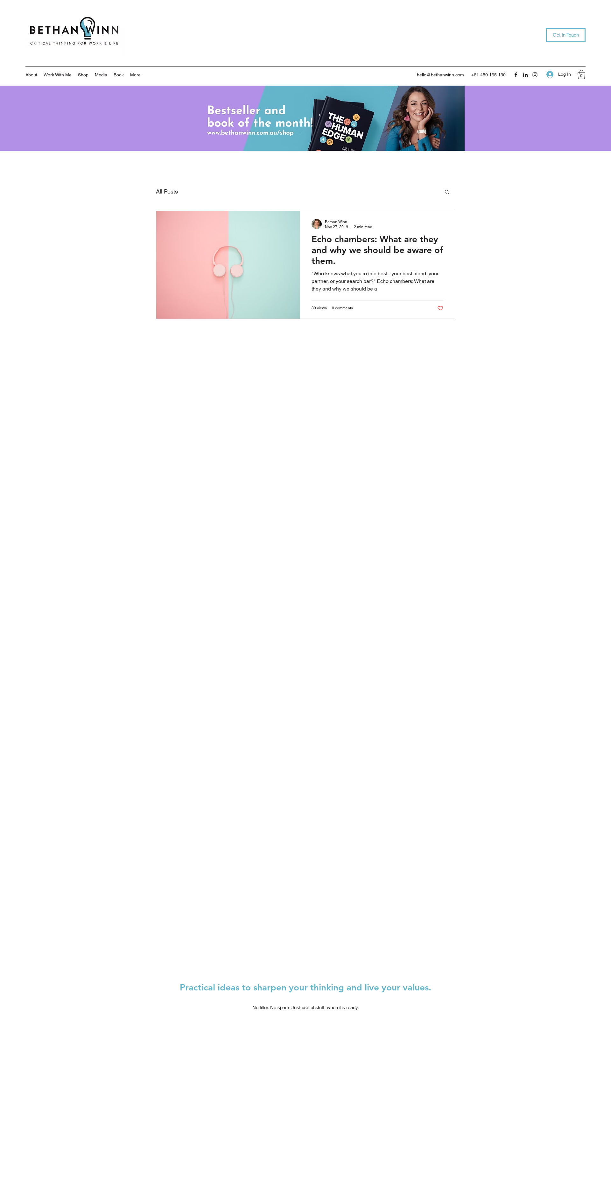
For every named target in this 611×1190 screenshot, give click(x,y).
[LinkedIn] (525, 75)
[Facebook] (516, 75)
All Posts (167, 191)
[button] (57, 75)
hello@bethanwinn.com (440, 74)
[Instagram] (535, 75)
